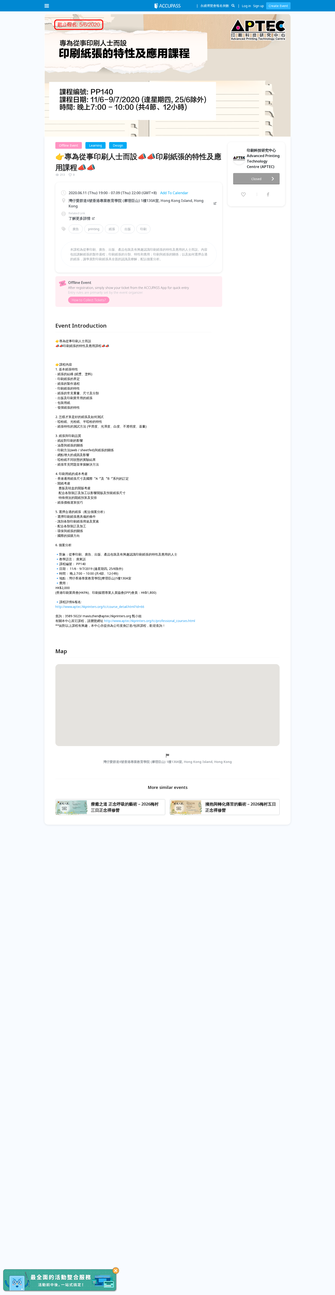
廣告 (75, 229)
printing (93, 229)
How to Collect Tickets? (89, 300)
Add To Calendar (174, 192)
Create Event (278, 6)
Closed (256, 179)
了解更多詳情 (79, 218)
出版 (127, 229)
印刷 (143, 229)
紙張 (112, 229)
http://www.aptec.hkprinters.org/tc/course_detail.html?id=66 (99, 606)
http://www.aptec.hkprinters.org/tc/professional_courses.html (149, 621)
